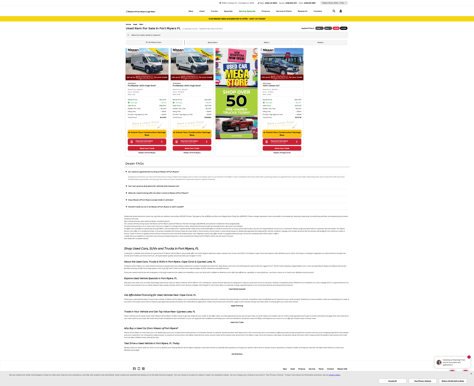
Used (202, 11)
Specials (228, 11)
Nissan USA (342, 369)
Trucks (214, 11)
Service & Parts (284, 11)
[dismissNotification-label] (469, 357)
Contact (318, 11)
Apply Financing (237, 306)
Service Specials (247, 11)
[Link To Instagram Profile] (143, 368)
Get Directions (237, 354)
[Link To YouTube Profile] (139, 368)
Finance (266, 11)
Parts (321, 369)
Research (302, 11)
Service (312, 369)
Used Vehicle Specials (237, 289)
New (191, 11)
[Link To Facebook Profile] (134, 368)
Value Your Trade (237, 322)
